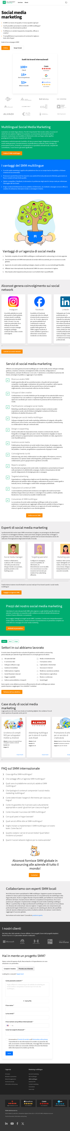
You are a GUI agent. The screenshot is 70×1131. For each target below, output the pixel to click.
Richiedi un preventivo (10, 1076)
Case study (31, 1089)
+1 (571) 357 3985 (38, 1113)
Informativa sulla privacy (40, 1039)
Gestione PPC (32, 1081)
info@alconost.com (48, 1113)
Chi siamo (7, 1074)
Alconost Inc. (14, 1110)
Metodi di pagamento (10, 1079)
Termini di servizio (23, 1039)
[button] (8, 1026)
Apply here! (20, 974)
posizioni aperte (37, 915)
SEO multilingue (33, 1076)
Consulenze (32, 1086)
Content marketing (33, 1084)
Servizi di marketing (34, 1074)
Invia (9, 1053)
